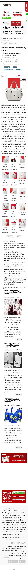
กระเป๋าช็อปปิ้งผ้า (17, 38)
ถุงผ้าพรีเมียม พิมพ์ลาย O (14, 229)
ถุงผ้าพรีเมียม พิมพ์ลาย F (14, 182)
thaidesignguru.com (17, 538)
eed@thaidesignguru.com (17, 556)
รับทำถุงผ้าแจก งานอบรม (8, 69)
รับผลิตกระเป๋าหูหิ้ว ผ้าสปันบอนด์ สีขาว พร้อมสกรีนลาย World (12, 345)
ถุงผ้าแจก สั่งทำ (19, 69)
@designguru (21, 551)
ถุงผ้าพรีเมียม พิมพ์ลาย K (5, 214)
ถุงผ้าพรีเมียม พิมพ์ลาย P (22, 229)
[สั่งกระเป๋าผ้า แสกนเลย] (14, 496)
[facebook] (23, 561)
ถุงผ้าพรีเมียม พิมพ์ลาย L (14, 214)
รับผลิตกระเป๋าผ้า (5, 41)
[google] (16, 561)
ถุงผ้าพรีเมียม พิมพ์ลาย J (22, 197)
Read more (19, 339)
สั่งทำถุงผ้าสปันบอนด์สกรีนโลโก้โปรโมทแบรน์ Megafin (12, 400)
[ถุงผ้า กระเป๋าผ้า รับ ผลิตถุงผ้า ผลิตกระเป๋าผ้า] (6, 5)
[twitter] (20, 561)
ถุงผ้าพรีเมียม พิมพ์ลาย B (14, 166)
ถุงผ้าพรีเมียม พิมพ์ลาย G (22, 182)
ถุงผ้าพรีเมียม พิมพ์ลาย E (5, 182)
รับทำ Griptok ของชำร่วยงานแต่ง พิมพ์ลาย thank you (12, 292)
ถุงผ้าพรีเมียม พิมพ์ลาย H (5, 198)
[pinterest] (9, 561)
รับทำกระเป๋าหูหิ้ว (7, 67)
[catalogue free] (26, 7)
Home (3, 38)
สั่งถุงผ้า (14, 67)
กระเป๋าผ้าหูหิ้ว (9, 38)
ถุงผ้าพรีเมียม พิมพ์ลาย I (13, 198)
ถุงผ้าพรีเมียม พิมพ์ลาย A (5, 166)
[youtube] (13, 561)
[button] (24, 566)
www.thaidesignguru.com (17, 558)
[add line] (26, 17)
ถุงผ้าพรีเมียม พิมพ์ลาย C (22, 166)
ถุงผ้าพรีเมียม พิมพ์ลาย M (22, 213)
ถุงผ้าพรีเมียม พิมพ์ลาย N (5, 229)
